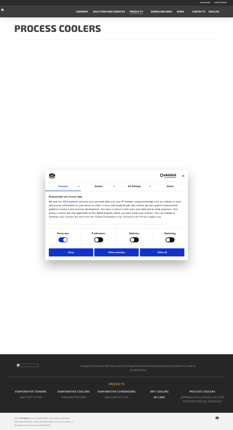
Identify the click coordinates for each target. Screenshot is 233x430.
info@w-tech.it (54, 422)
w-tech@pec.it (67, 422)
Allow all (162, 252)
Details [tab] (99, 186)
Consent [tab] (63, 186)
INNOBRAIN (45, 425)
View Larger (38, 75)
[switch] (98, 239)
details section (157, 224)
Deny (71, 252)
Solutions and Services (107, 366)
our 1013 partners (68, 201)
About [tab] (170, 186)
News (151, 366)
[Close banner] (183, 176)
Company (85, 366)
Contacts (190, 366)
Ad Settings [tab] (134, 186)
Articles (141, 366)
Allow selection (116, 252)
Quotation (177, 366)
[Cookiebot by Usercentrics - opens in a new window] (162, 175)
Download (129, 366)
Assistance (163, 366)
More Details (55, 75)
